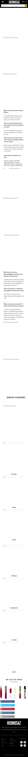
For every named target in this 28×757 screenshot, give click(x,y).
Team (2, 741)
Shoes (14, 507)
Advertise (4, 742)
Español (25, 1)
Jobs (2, 745)
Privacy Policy (12, 743)
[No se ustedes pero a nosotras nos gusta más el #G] (6, 692)
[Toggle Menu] (3, 1)
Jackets (14, 640)
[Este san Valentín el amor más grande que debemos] (1, 692)
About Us (4, 739)
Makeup (14, 576)
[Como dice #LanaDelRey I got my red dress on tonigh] (10, 692)
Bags (14, 540)
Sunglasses (14, 608)
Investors (13, 741)
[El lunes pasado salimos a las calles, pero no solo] (20, 692)
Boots (14, 672)
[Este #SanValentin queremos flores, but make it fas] (15, 692)
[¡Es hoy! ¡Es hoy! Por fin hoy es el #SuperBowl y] (25, 692)
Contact (12, 745)
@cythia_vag (14, 30)
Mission (12, 739)
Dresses (14, 474)
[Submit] (26, 5)
